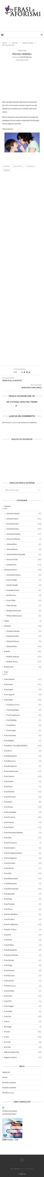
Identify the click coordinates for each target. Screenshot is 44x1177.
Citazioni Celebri (23, 636)
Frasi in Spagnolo (22, 858)
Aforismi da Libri (23, 524)
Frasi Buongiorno (22, 766)
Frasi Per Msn (22, 919)
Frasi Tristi (22, 996)
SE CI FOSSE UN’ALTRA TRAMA (22, 402)
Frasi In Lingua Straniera (22, 853)
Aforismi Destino (23, 529)
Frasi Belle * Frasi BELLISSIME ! (22, 745)
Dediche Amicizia (23, 656)
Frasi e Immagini (22, 812)
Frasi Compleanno (23, 715)
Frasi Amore (22, 684)
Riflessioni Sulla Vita (22, 1052)
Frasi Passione (22, 904)
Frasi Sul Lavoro (22, 986)
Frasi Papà (22, 899)
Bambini (6, 166)
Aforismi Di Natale (23, 539)
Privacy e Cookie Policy (27, 1169)
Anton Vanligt (23, 580)
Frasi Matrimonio (22, 883)
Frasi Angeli (22, 689)
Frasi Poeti (22, 940)
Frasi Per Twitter (22, 929)
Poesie (22, 1037)
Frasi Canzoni (22, 776)
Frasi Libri (22, 873)
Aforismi (15, 43)
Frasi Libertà (22, 868)
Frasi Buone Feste (23, 705)
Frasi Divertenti (22, 797)
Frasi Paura (22, 909)
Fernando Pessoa (23, 590)
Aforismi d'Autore (22, 570)
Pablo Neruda (23, 605)
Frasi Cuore (22, 786)
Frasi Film (22, 837)
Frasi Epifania (23, 720)
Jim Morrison (23, 595)
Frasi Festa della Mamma (22, 832)
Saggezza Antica (22, 1057)
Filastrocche (22, 667)
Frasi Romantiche (22, 950)
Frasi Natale (23, 725)
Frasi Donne (22, 807)
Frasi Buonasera (22, 761)
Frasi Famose (22, 822)
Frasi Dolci (22, 802)
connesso (14, 422)
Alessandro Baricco (23, 575)
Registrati (6, 1072)
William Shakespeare (23, 616)
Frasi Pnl (22, 935)
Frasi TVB (22, 1001)
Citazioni (22, 626)
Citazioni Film (23, 646)
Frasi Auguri (22, 700)
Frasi (6, 672)
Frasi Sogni (22, 965)
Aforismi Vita (23, 564)
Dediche (22, 651)
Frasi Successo (22, 975)
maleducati (30, 166)
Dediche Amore (23, 661)
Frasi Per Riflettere (22, 924)
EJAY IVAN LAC (26, 57)
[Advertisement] (22, 23)
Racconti (22, 1047)
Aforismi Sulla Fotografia (23, 554)
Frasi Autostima (22, 735)
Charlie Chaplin (23, 585)
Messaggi (22, 1026)
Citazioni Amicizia (23, 631)
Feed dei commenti (9, 1087)
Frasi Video (22, 1011)
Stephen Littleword (23, 610)
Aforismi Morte (23, 549)
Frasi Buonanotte (22, 756)
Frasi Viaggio (22, 1006)
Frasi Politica (22, 945)
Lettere (22, 1021)
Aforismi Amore (23, 518)
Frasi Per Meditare (22, 914)
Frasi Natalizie (22, 894)
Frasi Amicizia (22, 679)
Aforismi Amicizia (23, 513)
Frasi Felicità (22, 827)
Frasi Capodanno (23, 710)
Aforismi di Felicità (23, 534)
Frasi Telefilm (22, 991)
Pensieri (7, 170)
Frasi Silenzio (22, 960)
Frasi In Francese (22, 843)
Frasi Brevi (22, 751)
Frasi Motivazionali (22, 889)
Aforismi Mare (23, 544)
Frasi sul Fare (22, 980)
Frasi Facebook (22, 817)
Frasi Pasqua (23, 730)
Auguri (22, 621)
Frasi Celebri (22, 781)
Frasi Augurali (22, 694)
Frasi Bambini (22, 740)
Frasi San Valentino (22, 955)
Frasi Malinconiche (22, 878)
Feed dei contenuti (9, 1082)
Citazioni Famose (23, 641)
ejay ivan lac (17, 166)
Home (4, 43)
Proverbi (22, 1042)
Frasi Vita (22, 1016)
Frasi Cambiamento (22, 771)
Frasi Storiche (22, 970)
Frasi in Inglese (22, 848)
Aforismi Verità (27, 43)
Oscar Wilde (23, 600)
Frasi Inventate (22, 863)
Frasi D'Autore (22, 791)
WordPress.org (7, 1093)
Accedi (4, 1077)
